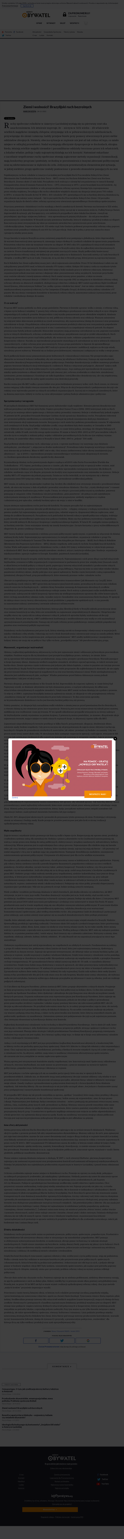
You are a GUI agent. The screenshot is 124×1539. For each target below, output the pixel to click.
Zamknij (15, 797)
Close (115, 738)
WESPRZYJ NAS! (97, 794)
